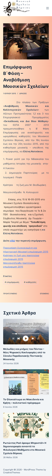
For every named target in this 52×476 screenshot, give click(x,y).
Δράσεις (23, 93)
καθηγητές (30, 282)
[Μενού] (47, 8)
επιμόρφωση (12, 282)
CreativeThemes (11, 472)
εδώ (12, 240)
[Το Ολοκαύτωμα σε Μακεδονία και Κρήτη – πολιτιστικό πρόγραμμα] (26, 382)
